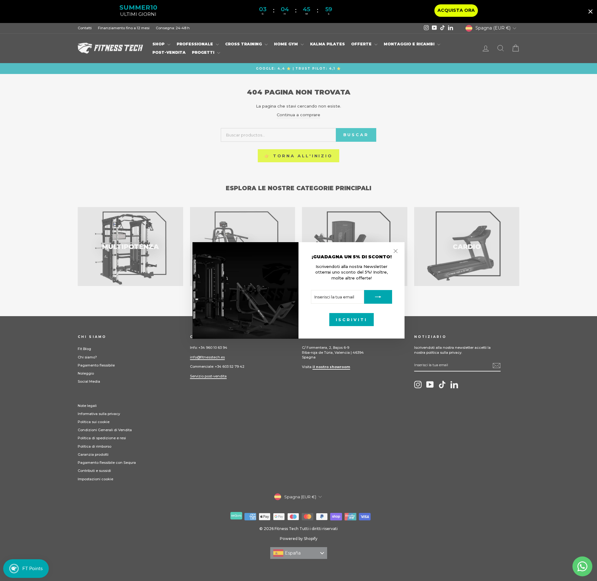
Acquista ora (456, 10)
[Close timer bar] (590, 11)
